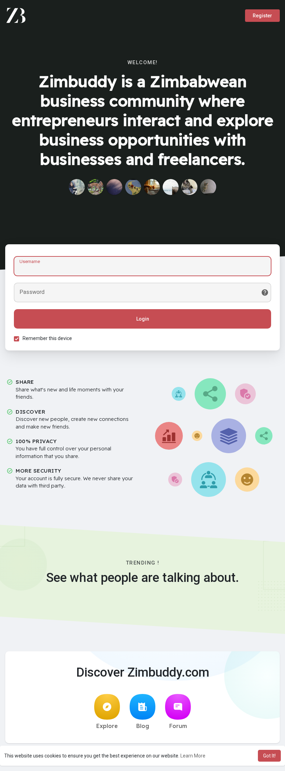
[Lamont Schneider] (171, 187)
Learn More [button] (192, 756)
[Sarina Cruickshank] (114, 187)
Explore (107, 725)
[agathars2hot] (133, 187)
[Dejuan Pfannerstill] (189, 187)
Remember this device (47, 338)
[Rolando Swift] (96, 187)
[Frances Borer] (152, 187)
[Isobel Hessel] (77, 187)
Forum (178, 725)
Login (142, 319)
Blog (142, 725)
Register (262, 15)
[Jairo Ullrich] (208, 187)
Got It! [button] (269, 756)
